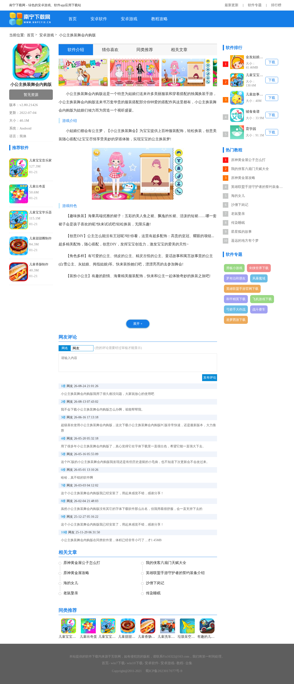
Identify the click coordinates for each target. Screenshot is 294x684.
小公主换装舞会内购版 (77, 35)
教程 (179, 663)
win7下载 (118, 663)
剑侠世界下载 (259, 268)
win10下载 (135, 663)
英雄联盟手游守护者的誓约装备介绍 (257, 187)
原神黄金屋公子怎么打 (248, 160)
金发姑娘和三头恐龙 (255, 57)
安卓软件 (98, 19)
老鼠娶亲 (238, 214)
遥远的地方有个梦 (245, 240)
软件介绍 (76, 49)
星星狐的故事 (241, 231)
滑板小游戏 (234, 268)
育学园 (251, 129)
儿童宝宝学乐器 (40, 212)
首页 (72, 19)
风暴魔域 (258, 278)
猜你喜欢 (110, 49)
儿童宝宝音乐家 (40, 160)
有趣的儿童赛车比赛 (207, 636)
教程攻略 (159, 19)
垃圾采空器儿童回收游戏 (187, 636)
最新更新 (231, 5)
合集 (188, 663)
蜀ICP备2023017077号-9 (163, 671)
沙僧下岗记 (239, 205)
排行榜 (276, 5)
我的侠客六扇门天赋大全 (250, 169)
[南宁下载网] (30, 18)
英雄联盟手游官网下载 (242, 288)
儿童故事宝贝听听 (255, 94)
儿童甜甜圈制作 (40, 238)
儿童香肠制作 (38, 264)
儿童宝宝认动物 (255, 75)
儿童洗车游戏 (167, 636)
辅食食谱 (253, 111)
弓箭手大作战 (236, 309)
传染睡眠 (238, 222)
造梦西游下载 (236, 320)
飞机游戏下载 (262, 299)
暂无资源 (31, 95)
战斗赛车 (258, 309)
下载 (271, 62)
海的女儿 (238, 196)
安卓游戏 (129, 19)
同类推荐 (144, 49)
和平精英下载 (236, 299)
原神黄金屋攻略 (243, 178)
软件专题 (255, 5)
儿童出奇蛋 (37, 186)
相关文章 (179, 49)
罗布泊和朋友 (236, 278)
